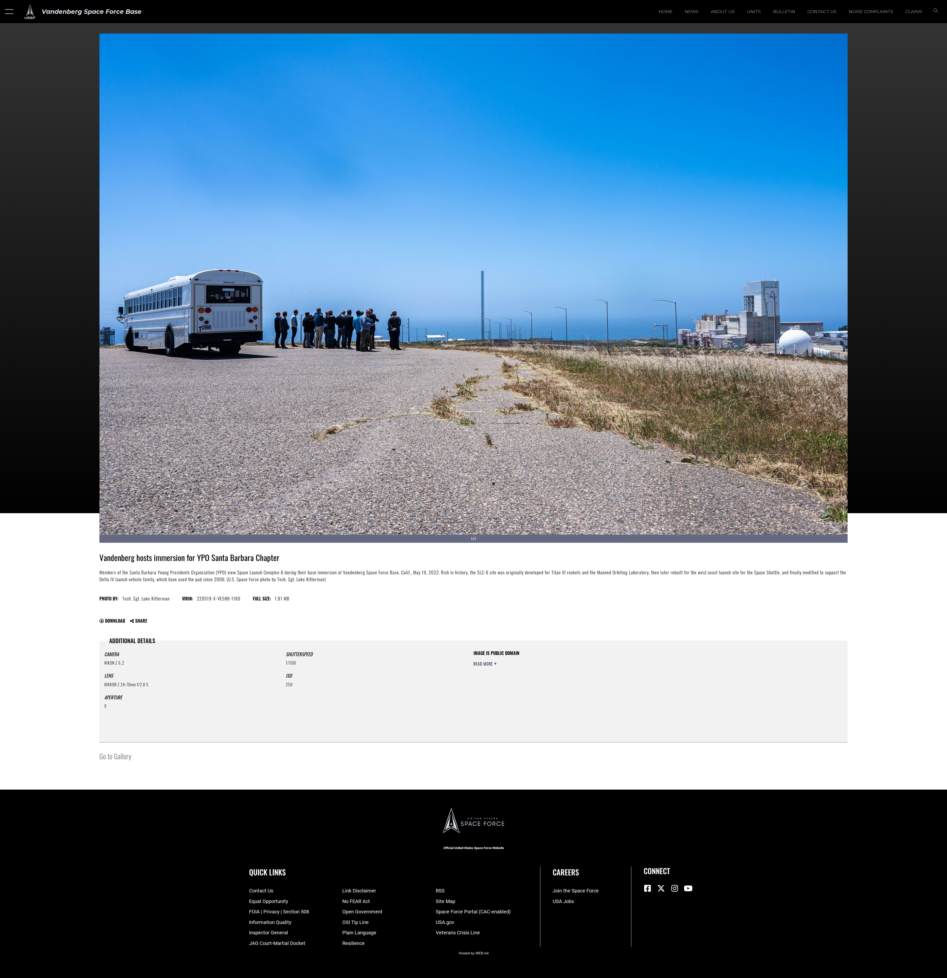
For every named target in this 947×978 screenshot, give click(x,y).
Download (114, 620)
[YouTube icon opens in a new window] (688, 888)
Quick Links (267, 872)
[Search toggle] (935, 12)
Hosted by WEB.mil (474, 953)
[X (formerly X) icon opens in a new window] (661, 888)
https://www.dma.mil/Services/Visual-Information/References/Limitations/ (630, 681)
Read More (484, 664)
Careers (566, 872)
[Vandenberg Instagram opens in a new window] (674, 888)
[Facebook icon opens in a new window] (647, 888)
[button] (8, 11)
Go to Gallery (115, 756)
